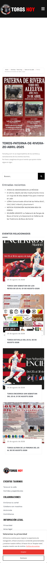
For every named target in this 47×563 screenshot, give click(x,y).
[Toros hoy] (18, 4)
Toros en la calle (29, 69)
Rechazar (23, 558)
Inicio (7, 69)
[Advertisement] (23, 42)
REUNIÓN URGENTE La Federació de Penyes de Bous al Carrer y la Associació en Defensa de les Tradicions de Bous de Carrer (25, 216)
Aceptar (23, 552)
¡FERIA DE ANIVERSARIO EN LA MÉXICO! (22, 190)
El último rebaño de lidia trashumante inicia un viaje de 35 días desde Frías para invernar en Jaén (25, 196)
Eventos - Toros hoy (16, 69)
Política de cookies (33, 546)
